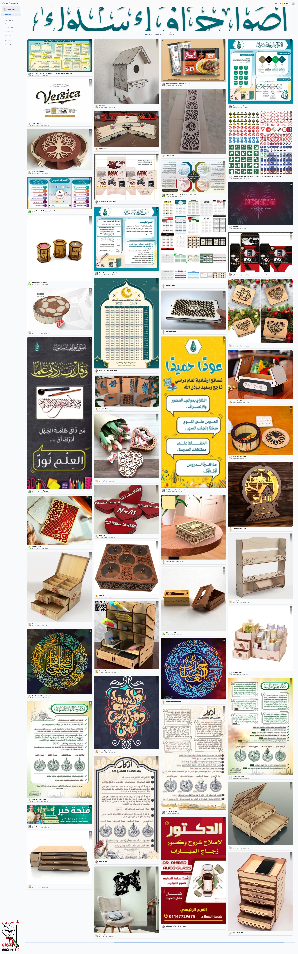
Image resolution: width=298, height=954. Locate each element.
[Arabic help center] (276, 3)
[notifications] (280, 3)
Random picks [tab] (170, 34)
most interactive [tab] (159, 34)
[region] (11, 477)
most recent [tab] (148, 34)
